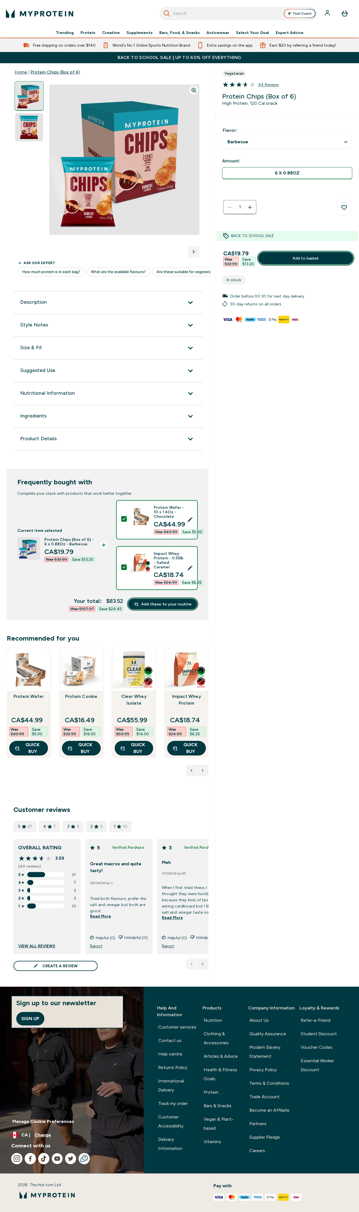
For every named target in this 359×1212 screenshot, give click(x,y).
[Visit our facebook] (30, 1158)
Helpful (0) (105, 938)
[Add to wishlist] (344, 207)
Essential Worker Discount (317, 1065)
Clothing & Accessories (216, 1038)
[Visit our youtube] (57, 1158)
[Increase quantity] (250, 207)
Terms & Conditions (269, 1083)
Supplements (139, 33)
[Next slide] (207, 715)
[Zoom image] (193, 90)
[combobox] (238, 13)
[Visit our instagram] (16, 1158)
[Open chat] (84, 1158)
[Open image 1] (29, 96)
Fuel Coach (302, 13)
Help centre (170, 1054)
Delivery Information (170, 1144)
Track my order (173, 1103)
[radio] (287, 173)
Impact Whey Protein (186, 699)
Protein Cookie (81, 696)
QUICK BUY (33, 748)
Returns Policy (172, 1067)
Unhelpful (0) (136, 937)
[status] (240, 207)
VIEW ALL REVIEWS (36, 946)
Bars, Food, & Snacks (179, 33)
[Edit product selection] (190, 520)
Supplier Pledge (264, 1137)
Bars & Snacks (217, 1105)
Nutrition (213, 1020)
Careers (257, 1150)
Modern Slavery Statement (264, 1052)
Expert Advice (289, 33)
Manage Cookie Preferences (43, 1121)
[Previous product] (191, 770)
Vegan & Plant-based (219, 1124)
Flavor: (230, 130)
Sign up (30, 1018)
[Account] (327, 13)
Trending (65, 33)
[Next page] (202, 964)
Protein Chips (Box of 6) (55, 72)
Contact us (169, 1040)
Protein (87, 33)
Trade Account (264, 1096)
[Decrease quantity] (230, 207)
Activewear (217, 33)
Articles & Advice (221, 1056)
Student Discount (319, 1033)
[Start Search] (167, 13)
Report (96, 946)
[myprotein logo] (39, 13)
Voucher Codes (316, 1047)
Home (21, 72)
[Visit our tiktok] (43, 1158)
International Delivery (171, 1085)
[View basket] (344, 13)
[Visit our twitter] (70, 1158)
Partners (257, 1123)
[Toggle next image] (193, 251)
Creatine (111, 33)
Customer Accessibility (170, 1121)
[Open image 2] (29, 127)
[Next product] (202, 770)
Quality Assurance (267, 1033)
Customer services (177, 1027)
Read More (100, 916)
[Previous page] (191, 964)
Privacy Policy (263, 1069)
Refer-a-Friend (315, 1020)
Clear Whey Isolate (134, 699)
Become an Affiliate (269, 1110)
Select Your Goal (252, 33)
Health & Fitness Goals (220, 1074)
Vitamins (212, 1141)
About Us (259, 1020)
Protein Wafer (28, 696)
